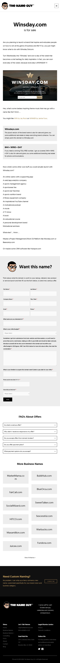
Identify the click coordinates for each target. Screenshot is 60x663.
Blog (4, 647)
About (5, 641)
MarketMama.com (15, 477)
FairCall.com (15, 492)
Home (5, 627)
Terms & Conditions (44, 630)
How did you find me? (9, 389)
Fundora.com (44, 542)
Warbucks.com (44, 529)
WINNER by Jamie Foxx (38, 118)
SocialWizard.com (15, 505)
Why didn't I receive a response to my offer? (19, 431)
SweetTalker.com (44, 502)
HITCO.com (16, 519)
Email (5, 309)
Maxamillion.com (16, 532)
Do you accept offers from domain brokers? (19, 438)
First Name (6, 289)
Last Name (33, 289)
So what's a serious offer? (12, 425)
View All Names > (30, 557)
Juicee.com (16, 545)
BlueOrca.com (44, 489)
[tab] (30, 425)
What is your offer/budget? (11, 329)
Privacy (40, 627)
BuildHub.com (44, 475)
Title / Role (33, 299)
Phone (32, 309)
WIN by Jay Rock (20, 118)
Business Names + (8, 633)
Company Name (8, 299)
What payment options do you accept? (17, 451)
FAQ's (4, 638)
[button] (51, 581)
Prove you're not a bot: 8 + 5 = (11, 379)
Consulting (6, 636)
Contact (5, 644)
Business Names (8, 630)
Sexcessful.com (44, 515)
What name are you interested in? (13, 319)
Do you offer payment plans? (14, 445)
